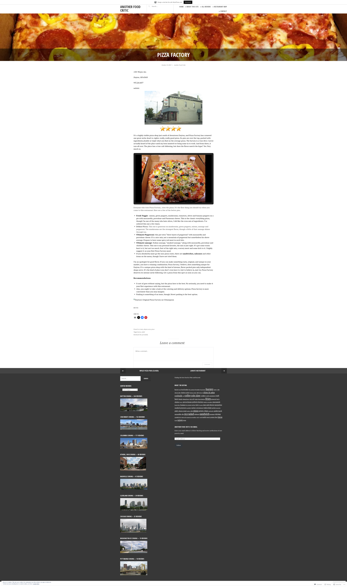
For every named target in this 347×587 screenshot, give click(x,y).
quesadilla (178, 414)
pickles (188, 411)
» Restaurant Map (220, 6)
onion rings (207, 408)
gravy (181, 402)
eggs (196, 399)
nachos (193, 408)
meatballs (188, 408)
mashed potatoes (180, 408)
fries (208, 398)
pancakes (218, 408)
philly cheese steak (181, 411)
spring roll (183, 417)
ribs (183, 414)
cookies (203, 396)
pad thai (214, 408)
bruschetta (202, 389)
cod (183, 396)
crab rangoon (210, 396)
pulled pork (218, 411)
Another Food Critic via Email (186, 427)
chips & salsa (209, 392)
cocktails (178, 395)
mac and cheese (208, 405)
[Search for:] (159, 6)
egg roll (191, 399)
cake (218, 389)
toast (176, 420)
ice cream (188, 405)
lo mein (201, 405)
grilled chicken (197, 402)
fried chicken (201, 399)
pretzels (211, 411)
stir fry (198, 417)
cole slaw (195, 395)
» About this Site (191, 6)
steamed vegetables (191, 417)
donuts (180, 399)
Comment (207, 364)
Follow (179, 445)
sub (201, 417)
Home (181, 6)
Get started (188, 2)
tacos (220, 417)
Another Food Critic (130, 8)
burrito (215, 389)
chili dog (201, 392)
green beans (187, 402)
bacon (176, 389)
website (136, 88)
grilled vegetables (208, 402)
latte (197, 405)
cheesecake (178, 393)
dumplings (186, 399)
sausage (212, 414)
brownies (197, 389)
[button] (169, 197)
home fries (177, 405)
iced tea (193, 405)
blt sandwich (192, 389)
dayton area (147, 329)
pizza (152, 329)
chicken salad (185, 393)
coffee (188, 395)
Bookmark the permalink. (141, 335)
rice (186, 413)
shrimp (218, 414)
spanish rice (178, 417)
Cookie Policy (36, 584)
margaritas (218, 405)
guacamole (216, 402)
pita (191, 411)
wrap (184, 420)
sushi (204, 417)
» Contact (223, 11)
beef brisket (185, 389)
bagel (180, 389)
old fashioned (199, 408)
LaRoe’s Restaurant (197, 370)
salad (143, 332)
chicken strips (193, 392)
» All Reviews (205, 6)
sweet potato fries (211, 417)
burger (209, 389)
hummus (183, 405)
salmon (196, 414)
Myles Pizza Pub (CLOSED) (149, 370)
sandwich (204, 414)
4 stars (141, 329)
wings (180, 420)
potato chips (203, 411)
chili (198, 393)
